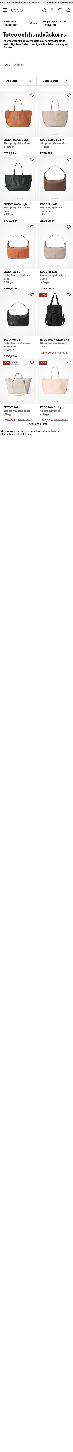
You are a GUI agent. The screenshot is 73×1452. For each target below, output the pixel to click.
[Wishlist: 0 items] (60, 10)
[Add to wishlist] (32, 95)
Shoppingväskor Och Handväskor (54, 23)
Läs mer (7, 47)
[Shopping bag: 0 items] (68, 10)
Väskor (33, 23)
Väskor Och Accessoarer (10, 23)
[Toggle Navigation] (5, 10)
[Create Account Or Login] (52, 10)
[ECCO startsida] (17, 10)
